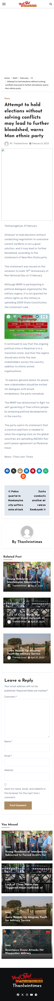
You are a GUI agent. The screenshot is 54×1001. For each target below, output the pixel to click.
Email (8, 755)
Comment (10, 696)
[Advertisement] (27, 42)
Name (8, 741)
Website (8, 770)
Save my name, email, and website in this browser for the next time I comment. (25, 793)
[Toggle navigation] (4, 4)
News (7, 99)
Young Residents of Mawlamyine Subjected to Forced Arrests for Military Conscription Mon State (26, 855)
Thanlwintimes (21, 143)
